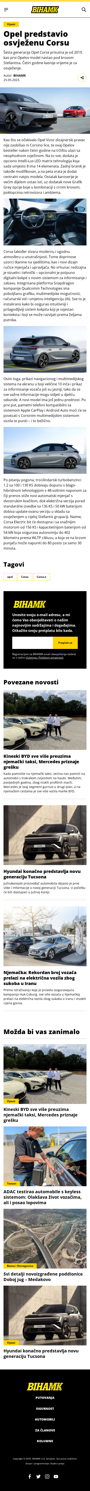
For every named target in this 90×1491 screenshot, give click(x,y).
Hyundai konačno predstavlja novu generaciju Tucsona (42, 874)
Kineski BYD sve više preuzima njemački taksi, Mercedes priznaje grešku (41, 761)
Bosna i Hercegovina (20, 1266)
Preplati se (65, 643)
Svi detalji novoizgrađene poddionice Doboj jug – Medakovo (43, 1276)
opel (10, 577)
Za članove (45, 1430)
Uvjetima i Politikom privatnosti (44, 657)
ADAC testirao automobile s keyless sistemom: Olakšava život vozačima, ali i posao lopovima (42, 1197)
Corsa (24, 577)
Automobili (45, 1419)
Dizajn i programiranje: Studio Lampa (45, 1463)
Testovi (11, 1183)
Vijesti (11, 24)
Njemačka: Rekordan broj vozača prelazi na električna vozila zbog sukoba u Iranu (39, 977)
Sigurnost (45, 1409)
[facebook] (30, 1476)
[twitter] (38, 1476)
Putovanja (45, 1398)
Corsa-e (41, 577)
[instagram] (47, 1476)
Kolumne (45, 1441)
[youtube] (56, 1476)
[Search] (84, 9)
